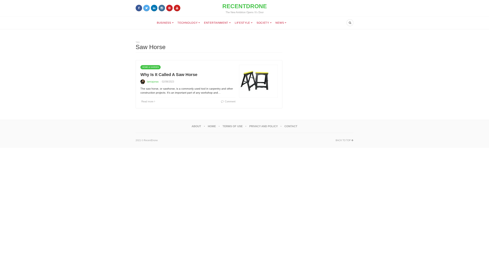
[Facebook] (139, 8)
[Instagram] (162, 8)
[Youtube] (177, 8)
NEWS (279, 22)
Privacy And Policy (263, 126)
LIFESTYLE (242, 22)
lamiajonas (153, 81)
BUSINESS (164, 22)
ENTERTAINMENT (216, 22)
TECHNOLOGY (187, 22)
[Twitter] (146, 8)
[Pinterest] (169, 8)
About (196, 126)
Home (212, 126)
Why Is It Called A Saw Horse (168, 74)
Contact (290, 126)
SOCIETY (263, 22)
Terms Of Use (233, 126)
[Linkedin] (154, 8)
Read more (147, 101)
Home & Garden (150, 67)
